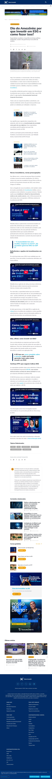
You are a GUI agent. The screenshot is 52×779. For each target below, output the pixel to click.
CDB (8, 753)
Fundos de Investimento (34, 741)
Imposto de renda (11, 711)
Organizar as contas (33, 708)
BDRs (30, 721)
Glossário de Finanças (12, 725)
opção (21, 383)
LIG (7, 762)
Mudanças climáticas (16, 449)
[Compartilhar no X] (10, 49)
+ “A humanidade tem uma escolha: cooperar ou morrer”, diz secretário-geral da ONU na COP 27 (26, 244)
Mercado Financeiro (11, 706)
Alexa (8, 728)
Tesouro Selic (32, 745)
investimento (28, 190)
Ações (30, 719)
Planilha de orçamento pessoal (14, 721)
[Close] (50, 772)
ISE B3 (28, 369)
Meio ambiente (34, 446)
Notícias (8, 704)
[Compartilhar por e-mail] (24, 49)
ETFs (30, 734)
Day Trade (31, 730)
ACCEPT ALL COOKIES (34, 776)
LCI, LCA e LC (10, 760)
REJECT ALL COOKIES (45, 776)
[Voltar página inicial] (10, 2)
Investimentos (25, 446)
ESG (18, 446)
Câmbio (30, 723)
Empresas (9, 708)
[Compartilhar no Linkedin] (19, 49)
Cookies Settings (4, 776)
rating (12, 311)
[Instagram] (18, 684)
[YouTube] (34, 684)
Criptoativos (31, 728)
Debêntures (9, 758)
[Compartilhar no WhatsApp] (13, 49)
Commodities (32, 725)
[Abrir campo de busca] (46, 2)
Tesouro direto (10, 764)
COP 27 (13, 446)
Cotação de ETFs (33, 736)
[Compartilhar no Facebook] (16, 49)
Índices (30, 743)
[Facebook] (22, 684)
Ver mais (38, 543)
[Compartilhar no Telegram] (22, 49)
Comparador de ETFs (34, 738)
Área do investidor (11, 719)
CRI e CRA (9, 755)
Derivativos (31, 732)
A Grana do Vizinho (11, 723)
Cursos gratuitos (10, 717)
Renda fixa (9, 751)
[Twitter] (26, 684)
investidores (13, 87)
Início (6, 19)
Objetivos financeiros (14, 19)
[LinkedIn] (30, 684)
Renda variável (27, 449)
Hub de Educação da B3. (34, 438)
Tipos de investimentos (34, 711)
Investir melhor (14, 24)
